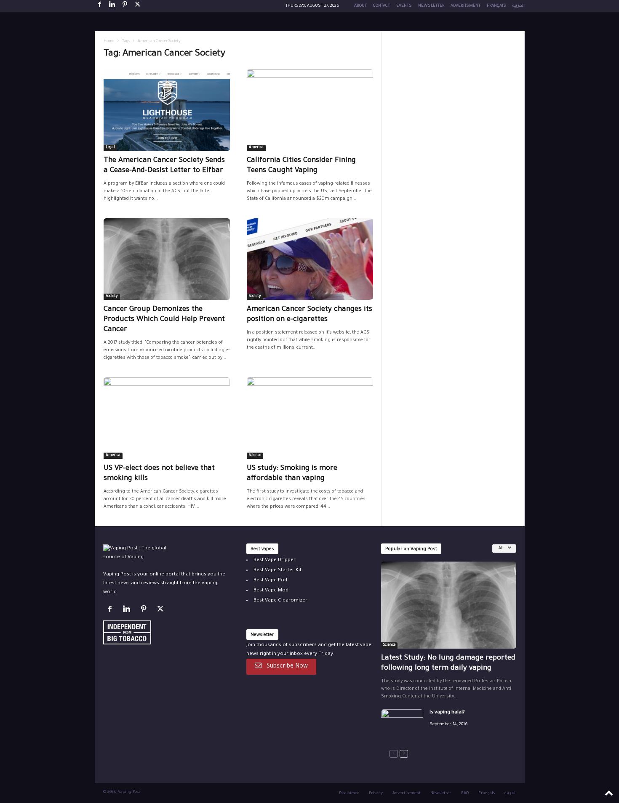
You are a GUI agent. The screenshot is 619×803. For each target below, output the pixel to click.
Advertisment (465, 6)
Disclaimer (349, 793)
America (256, 148)
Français (496, 6)
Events (404, 6)
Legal (110, 148)
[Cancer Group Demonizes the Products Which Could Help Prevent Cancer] (167, 259)
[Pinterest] (125, 6)
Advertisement (406, 793)
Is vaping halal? (447, 713)
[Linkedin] (112, 6)
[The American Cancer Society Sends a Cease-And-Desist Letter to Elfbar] (167, 110)
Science (255, 455)
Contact (381, 6)
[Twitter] (161, 611)
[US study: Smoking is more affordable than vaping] (310, 418)
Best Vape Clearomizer (280, 601)
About (360, 6)
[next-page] (404, 754)
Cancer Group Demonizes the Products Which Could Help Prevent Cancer (164, 320)
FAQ (465, 793)
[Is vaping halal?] (402, 725)
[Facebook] (100, 6)
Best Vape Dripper (274, 560)
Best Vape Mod (270, 591)
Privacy (376, 793)
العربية (518, 6)
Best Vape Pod (270, 580)
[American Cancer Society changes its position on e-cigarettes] (310, 259)
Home (109, 42)
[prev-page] (394, 754)
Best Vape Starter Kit (277, 570)
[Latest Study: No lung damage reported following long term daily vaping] (448, 605)
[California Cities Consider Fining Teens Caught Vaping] (310, 110)
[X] (138, 6)
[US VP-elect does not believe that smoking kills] (167, 418)
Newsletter (431, 6)
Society (112, 296)
